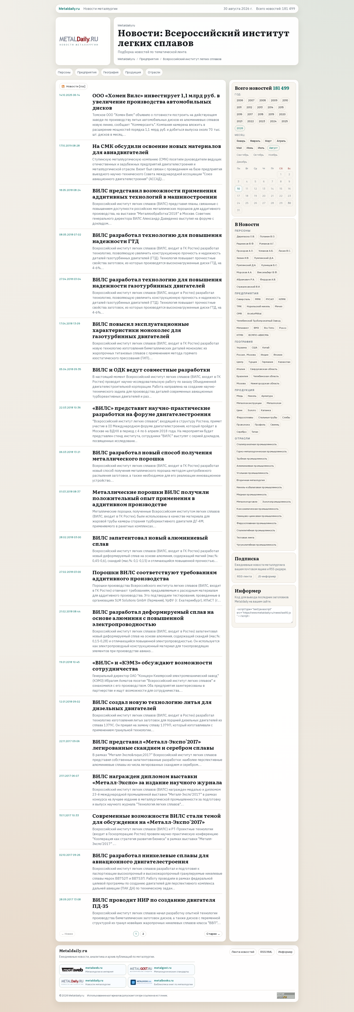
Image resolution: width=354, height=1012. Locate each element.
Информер (285, 952)
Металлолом (274, 403)
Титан (255, 431)
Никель (252, 395)
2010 (285, 100)
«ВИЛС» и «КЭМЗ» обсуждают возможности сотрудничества (152, 665)
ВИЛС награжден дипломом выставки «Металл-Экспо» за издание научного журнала (157, 779)
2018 (260, 114)
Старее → (213, 934)
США (254, 347)
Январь (241, 141)
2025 (284, 121)
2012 (249, 107)
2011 (239, 107)
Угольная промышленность (252, 472)
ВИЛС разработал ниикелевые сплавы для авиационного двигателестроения (150, 858)
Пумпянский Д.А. (264, 257)
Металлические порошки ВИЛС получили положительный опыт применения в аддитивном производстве (150, 498)
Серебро (241, 431)
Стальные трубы (267, 417)
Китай (265, 347)
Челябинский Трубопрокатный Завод (258, 320)
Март (268, 141)
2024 (273, 121)
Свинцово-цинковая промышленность (259, 515)
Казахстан (284, 361)
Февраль (255, 141)
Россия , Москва (246, 354)
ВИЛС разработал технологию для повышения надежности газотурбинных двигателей (157, 282)
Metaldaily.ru (126, 59)
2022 (250, 121)
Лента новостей (243, 952)
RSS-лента (244, 576)
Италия (241, 369)
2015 (281, 107)
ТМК (239, 306)
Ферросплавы (245, 417)
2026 (240, 128)
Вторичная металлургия (251, 480)
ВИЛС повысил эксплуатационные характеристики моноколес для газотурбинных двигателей (140, 330)
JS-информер (267, 576)
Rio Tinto (269, 327)
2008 (262, 100)
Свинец (274, 424)
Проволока (243, 424)
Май (239, 148)
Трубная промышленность (252, 458)
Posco (282, 327)
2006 (240, 100)
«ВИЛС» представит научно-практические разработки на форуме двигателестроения (151, 411)
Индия (264, 354)
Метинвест (243, 327)
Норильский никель (258, 306)
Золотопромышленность (276, 501)
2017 (250, 114)
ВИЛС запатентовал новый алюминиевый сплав (150, 540)
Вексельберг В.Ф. (267, 272)
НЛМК (282, 299)
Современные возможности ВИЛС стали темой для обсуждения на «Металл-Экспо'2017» (156, 819)
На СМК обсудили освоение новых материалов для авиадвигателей (156, 149)
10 (238, 188)
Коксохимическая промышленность (257, 508)
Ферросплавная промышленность (256, 523)
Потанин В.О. (267, 236)
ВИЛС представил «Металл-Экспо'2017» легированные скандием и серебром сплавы (153, 744)
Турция (252, 361)
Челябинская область (266, 376)
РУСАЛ (270, 299)
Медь (240, 395)
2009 (274, 100)
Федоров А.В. (268, 279)
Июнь (250, 148)
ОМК (239, 313)
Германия (267, 361)
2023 (262, 121)
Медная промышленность (252, 494)
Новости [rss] (75, 86)
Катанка (266, 410)
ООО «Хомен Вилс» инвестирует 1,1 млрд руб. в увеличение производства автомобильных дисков (156, 101)
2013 (260, 107)
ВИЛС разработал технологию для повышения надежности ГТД (157, 238)
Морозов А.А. (244, 272)
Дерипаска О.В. (246, 236)
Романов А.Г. (266, 243)
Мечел (278, 306)
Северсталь (243, 299)
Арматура (267, 395)
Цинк (240, 410)
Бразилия (242, 376)
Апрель (281, 141)
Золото (252, 410)
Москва (241, 383)
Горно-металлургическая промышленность (262, 451)
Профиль (260, 424)
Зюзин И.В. (243, 257)
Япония (277, 354)
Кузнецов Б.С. (269, 265)
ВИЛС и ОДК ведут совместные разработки (151, 369)
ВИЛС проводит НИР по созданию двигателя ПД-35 (153, 903)
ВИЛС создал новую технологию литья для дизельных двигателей (152, 705)
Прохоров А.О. (245, 250)
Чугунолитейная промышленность (256, 544)
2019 (271, 114)
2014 (270, 107)
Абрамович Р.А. (246, 279)
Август (273, 148)
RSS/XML (266, 952)
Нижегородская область (265, 383)
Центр (240, 361)
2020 (282, 114)
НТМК (240, 335)
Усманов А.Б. (266, 250)
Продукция (133, 72)
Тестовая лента (245, 537)
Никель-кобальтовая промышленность (259, 487)
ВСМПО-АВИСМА (258, 335)
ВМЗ (256, 327)
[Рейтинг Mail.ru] (286, 995)
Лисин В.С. (285, 250)
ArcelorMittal (254, 313)
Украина (242, 347)
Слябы (286, 417)
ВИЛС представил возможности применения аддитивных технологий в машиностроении (154, 193)
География (110, 72)
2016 (239, 114)
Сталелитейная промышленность (256, 530)
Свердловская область (263, 369)
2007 (251, 100)
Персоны (64, 72)
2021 (239, 121)
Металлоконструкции (249, 403)
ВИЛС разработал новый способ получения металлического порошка (152, 455)
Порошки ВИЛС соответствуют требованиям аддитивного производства (154, 575)
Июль (261, 148)
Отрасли (154, 72)
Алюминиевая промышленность (255, 465)
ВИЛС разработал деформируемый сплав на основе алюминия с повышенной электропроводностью (153, 618)
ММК (258, 299)
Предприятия (149, 59)
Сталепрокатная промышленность (257, 444)
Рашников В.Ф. (245, 243)
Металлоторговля (247, 501)
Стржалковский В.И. (248, 286)
